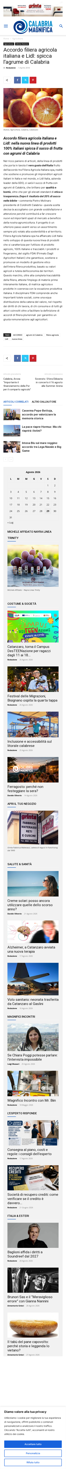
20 (34, 504)
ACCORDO (17, 335)
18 (18, 504)
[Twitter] (25, 80)
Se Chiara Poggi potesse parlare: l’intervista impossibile (32, 1057)
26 (26, 511)
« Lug (10, 522)
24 (10, 511)
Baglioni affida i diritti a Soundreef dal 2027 (24, 1254)
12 (26, 498)
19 (26, 504)
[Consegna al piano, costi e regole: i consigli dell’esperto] (33, 1132)
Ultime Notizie (22, 44)
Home (6, 38)
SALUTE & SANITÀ (19, 864)
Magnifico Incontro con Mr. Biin (31, 1100)
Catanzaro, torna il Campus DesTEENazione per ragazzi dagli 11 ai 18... (29, 651)
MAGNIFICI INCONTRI (21, 1016)
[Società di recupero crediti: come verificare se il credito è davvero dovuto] (33, 1177)
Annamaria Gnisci (15, 1305)
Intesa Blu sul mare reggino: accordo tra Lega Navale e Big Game (41, 446)
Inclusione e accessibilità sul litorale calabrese (29, 743)
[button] (5, 26)
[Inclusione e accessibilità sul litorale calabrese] (33, 724)
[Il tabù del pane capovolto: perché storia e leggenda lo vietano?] (33, 1325)
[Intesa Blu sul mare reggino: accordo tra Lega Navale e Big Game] (11, 447)
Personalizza (33, 1453)
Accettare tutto (33, 1444)
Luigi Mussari (13, 1064)
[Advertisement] (33, 1391)
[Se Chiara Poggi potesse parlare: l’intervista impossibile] (33, 1037)
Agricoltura (17, 38)
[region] (33, 1438)
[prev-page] (5, 459)
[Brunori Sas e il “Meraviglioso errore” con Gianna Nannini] (33, 1280)
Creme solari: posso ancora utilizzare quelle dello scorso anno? (30, 905)
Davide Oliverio (14, 795)
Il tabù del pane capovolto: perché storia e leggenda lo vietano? (28, 1346)
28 (41, 511)
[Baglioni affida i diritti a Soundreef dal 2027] (33, 1235)
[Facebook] (17, 80)
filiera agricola (52, 335)
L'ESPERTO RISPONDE (22, 1113)
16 (54, 498)
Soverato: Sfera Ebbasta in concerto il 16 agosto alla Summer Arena (49, 382)
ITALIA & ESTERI (18, 1216)
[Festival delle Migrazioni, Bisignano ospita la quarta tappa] (33, 679)
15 (48, 498)
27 (34, 511)
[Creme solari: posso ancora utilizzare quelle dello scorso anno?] (33, 884)
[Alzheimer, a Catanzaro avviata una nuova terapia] (33, 931)
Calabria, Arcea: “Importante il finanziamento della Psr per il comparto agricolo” (17, 384)
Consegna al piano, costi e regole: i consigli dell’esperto (29, 1152)
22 (48, 504)
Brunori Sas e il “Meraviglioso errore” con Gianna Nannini (29, 1299)
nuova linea (17, 339)
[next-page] (11, 459)
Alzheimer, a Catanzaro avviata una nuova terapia (31, 949)
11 (18, 498)
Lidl (6, 339)
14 (41, 498)
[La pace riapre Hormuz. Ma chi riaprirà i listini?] (11, 431)
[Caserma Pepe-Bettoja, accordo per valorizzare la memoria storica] (11, 414)
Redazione (11, 67)
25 (18, 511)
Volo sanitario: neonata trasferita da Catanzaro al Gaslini (33, 1002)
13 (34, 498)
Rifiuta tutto (33, 1462)
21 (41, 504)
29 (48, 511)
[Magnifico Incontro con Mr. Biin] (33, 1083)
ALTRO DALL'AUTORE (44, 401)
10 (10, 498)
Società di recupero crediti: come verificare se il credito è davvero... (32, 1199)
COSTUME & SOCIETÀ (21, 603)
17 (10, 504)
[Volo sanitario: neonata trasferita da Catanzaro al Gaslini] (33, 979)
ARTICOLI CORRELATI (15, 401)
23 (54, 504)
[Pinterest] (33, 80)
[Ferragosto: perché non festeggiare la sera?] (33, 769)
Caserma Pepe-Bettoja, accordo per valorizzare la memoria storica (39, 414)
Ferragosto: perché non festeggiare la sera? (25, 789)
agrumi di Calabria (34, 335)
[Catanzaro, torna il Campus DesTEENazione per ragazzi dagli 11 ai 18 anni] (33, 626)
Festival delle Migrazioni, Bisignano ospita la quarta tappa (32, 698)
